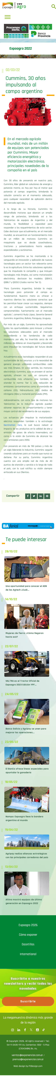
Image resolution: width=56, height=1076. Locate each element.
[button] (27, 550)
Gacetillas (28, 999)
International (28, 1008)
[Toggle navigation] (7, 17)
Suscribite (28, 1056)
